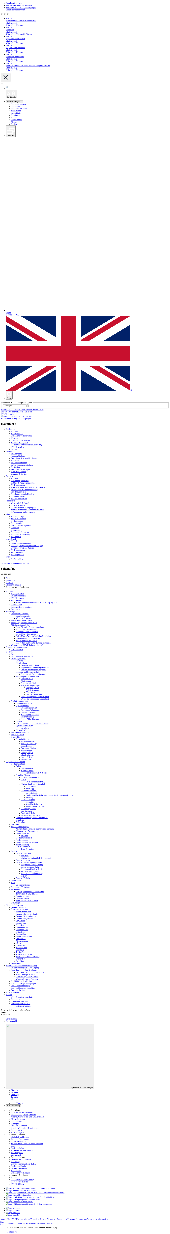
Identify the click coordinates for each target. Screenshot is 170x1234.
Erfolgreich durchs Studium (22, 465)
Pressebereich (16, 1130)
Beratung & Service (19, 474)
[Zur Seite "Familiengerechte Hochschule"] (21, 1190)
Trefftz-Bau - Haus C (24, 954)
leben (8, 514)
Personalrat (15, 889)
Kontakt (14, 449)
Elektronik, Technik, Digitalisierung (30, 972)
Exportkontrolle (27, 768)
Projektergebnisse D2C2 (35, 782)
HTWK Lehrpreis (28, 800)
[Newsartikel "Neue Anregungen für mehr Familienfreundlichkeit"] (35, 1193)
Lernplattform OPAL (19, 1168)
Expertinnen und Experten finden (24, 970)
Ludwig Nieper (27, 753)
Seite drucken (11, 1019)
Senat (13, 883)
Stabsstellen (20, 822)
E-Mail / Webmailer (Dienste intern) (25, 1128)
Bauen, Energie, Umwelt (25, 974)
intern (8, 557)
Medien (14, 122)
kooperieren (10, 501)
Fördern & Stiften (18, 505)
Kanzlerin (20, 820)
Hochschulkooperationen (21, 543)
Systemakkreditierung (24, 726)
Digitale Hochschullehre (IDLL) (23, 1164)
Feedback (15, 124)
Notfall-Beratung (32, 690)
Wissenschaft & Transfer (20, 503)
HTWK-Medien (17, 447)
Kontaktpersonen (17, 555)
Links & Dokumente (34, 694)
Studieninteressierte (18, 104)
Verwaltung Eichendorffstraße (27, 957)
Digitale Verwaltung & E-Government (36, 858)
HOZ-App (30, 788)
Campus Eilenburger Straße (27, 914)
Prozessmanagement (29, 708)
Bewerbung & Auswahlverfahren (24, 458)
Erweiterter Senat (22, 885)
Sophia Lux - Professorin (26, 629)
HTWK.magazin (17, 598)
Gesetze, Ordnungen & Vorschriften (30, 892)
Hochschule (10, 429)
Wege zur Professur (23, 618)
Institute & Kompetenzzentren (22, 483)
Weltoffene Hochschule (20, 732)
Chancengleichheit (18, 658)
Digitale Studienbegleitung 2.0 (33, 784)
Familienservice (27, 679)
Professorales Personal (19, 614)
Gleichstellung (21, 663)
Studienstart (15, 460)
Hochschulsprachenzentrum (27, 842)
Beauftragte (15, 903)
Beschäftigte (16, 113)
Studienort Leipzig (18, 516)
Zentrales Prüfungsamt (30, 871)
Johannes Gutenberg (29, 744)
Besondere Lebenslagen (20, 469)
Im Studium (15, 467)
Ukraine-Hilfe (16, 605)
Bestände (24, 835)
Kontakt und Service (19, 498)
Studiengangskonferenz (30, 714)
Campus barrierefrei (19, 907)
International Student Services (32, 869)
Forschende (15, 115)
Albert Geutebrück (28, 741)
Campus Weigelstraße (24, 918)
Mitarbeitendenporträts (20, 625)
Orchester (15, 528)
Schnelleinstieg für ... (14, 102)
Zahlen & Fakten (17, 735)
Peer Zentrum (26, 811)
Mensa (18, 943)
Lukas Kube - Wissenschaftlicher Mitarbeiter (33, 636)
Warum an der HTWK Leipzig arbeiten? (27, 645)
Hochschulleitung (18, 764)
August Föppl (26, 750)
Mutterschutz (26, 681)
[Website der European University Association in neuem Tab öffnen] (30, 1188)
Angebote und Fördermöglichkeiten (35, 667)
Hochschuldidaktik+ (29, 791)
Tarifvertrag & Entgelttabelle (27, 894)
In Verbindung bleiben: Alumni (23, 512)
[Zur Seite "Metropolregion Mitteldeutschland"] (23, 1199)
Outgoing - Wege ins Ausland (22, 548)
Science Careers (27, 771)
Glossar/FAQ (21, 730)
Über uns (14, 438)
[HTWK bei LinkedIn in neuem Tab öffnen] (13, 1210)
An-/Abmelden (17, 559)
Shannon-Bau (21, 948)
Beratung (29, 797)
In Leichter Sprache (23, 1006)
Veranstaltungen (17, 552)
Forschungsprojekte (18, 492)
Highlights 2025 (17, 593)
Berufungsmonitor (23, 616)
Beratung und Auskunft (30, 665)
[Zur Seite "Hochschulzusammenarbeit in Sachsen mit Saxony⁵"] (19, 1202)
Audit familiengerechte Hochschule (35, 697)
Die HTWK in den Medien (21, 981)
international (11, 539)
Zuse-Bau (20, 961)
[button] (11, 94)
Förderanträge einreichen (30, 777)
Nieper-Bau (20, 945)
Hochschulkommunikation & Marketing (26, 445)
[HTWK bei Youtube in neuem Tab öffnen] (12, 1215)
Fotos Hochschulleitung (20, 986)
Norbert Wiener (27, 757)
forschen (9, 476)
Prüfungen (15, 1123)
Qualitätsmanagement (19, 701)
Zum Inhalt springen (14, 3)
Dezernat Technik (23, 878)
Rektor (18, 766)
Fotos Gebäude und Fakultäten (23, 988)
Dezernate (15, 851)
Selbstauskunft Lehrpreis (35, 806)
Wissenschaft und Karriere (21, 620)
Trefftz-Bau (20, 952)
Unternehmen (16, 120)
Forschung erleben (18, 496)
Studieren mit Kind (28, 683)
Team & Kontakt (27, 849)
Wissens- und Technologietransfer (24, 490)
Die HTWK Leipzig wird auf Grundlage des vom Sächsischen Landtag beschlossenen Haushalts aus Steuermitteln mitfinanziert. (57, 1219)
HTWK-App (31, 786)
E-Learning (15, 1162)
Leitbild (14, 654)
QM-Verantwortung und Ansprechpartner (32, 723)
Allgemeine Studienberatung (32, 865)
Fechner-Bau (21, 923)
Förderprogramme (18, 485)
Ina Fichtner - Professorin (26, 634)
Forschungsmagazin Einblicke (23, 494)
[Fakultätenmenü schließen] (5, 77)
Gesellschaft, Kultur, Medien (27, 977)
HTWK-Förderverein (19, 1182)
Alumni (14, 117)
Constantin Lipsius (28, 748)
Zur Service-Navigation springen (19, 5)
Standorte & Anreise (19, 1126)
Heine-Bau (20, 932)
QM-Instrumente (22, 706)
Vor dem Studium (18, 456)
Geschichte (15, 737)
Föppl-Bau (20, 925)
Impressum (15, 999)
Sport (13, 1146)
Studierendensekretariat (30, 867)
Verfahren (25, 728)
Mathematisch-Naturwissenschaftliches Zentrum (35, 829)
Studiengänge (16, 454)
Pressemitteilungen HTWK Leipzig (25, 968)
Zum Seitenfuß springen (15, 10)
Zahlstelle (24, 856)
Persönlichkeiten (22, 739)
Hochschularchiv (22, 833)
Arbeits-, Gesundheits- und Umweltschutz (27, 1117)
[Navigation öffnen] (2, 83)
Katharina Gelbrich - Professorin (28, 638)
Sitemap (50, 1223)
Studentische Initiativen (20, 532)
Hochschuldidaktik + (19, 1166)
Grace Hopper (26, 746)
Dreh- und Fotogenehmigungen (23, 983)
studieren (9, 451)
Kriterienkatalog (27, 717)
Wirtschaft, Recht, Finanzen (27, 979)
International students (19, 108)
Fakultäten (15, 824)
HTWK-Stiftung (17, 1184)
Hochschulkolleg (22, 844)
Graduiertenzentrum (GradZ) (22, 1179)
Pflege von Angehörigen (30, 685)
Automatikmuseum (23, 912)
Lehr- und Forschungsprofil (22, 656)
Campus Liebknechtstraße (26, 916)
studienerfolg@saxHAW (30, 815)
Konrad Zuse (26, 759)
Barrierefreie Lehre (28, 813)
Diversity (19, 661)
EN (131, 390)
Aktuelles (14, 431)
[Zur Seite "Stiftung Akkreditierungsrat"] (29, 1204)
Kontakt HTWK (12, 315)
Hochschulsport (17, 521)
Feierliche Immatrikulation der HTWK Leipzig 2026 (36, 602)
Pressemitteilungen (18, 596)
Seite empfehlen (12, 1021)
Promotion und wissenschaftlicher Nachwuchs (29, 487)
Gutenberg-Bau (22, 930)
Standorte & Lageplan (19, 442)
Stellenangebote (17, 433)
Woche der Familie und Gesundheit (35, 699)
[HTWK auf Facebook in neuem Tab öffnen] (13, 1213)
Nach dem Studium (18, 472)
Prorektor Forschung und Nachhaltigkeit (32, 818)
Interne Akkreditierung (30, 719)
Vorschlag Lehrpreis (34, 804)
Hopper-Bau (21, 934)
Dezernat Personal (23, 860)
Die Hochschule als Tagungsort (23, 507)
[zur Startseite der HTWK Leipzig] (16, 416)
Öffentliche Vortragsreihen (21, 436)
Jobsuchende (16, 111)
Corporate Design (18, 990)
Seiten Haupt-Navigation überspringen (16, 418)
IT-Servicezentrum (23, 847)
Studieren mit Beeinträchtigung (33, 674)
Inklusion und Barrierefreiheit (27, 672)
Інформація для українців (21, 607)
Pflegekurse (30, 692)
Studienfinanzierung (19, 463)
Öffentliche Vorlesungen (20, 1173)
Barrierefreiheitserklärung (21, 1004)
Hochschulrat (16, 880)
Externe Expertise (28, 712)
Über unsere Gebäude (19, 909)
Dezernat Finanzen (23, 853)
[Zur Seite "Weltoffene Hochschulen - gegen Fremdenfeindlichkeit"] (31, 1197)
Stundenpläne (16, 1121)
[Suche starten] (27, 405)
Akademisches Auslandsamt (27, 831)
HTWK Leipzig (7, 414)
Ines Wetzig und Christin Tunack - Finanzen (33, 643)
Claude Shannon (27, 755)
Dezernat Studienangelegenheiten (29, 862)
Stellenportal (16, 537)
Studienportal (16, 1171)
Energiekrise (16, 609)
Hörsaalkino (16, 530)
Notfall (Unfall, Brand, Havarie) (23, 1114)
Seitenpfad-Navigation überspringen (15, 563)
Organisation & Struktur (20, 440)
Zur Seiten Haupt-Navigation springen (21, 7)
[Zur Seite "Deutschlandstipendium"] (18, 1195)
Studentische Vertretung (20, 534)
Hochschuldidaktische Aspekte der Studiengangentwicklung (49, 795)
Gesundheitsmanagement (21, 525)
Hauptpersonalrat (22, 896)
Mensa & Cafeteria (18, 519)
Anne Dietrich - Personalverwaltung (30, 627)
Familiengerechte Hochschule (27, 676)
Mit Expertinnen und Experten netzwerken (27, 510)
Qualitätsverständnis (24, 703)
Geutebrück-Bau (22, 927)
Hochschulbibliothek (24, 838)
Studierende (15, 106)
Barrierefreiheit (40, 1223)
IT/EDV (24, 876)
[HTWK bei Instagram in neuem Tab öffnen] (13, 1208)
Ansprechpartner (32, 688)
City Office (20, 921)
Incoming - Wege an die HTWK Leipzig (27, 546)
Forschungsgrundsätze (19, 481)
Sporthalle (20, 950)
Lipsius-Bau (21, 939)
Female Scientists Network (36, 773)
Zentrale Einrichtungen (20, 827)
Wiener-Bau (20, 959)
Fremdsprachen (17, 523)
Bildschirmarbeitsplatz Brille (27, 900)
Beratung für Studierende (21, 1159)
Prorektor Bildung (23, 775)
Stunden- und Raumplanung (32, 874)
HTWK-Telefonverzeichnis (21, 997)
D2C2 (23, 779)
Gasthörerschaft (17, 649)
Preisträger (30, 802)
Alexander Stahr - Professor (27, 632)
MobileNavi (12, 1232)
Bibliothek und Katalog (20, 1137)
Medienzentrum (22, 941)
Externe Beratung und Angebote (33, 670)
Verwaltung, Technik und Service (24, 623)
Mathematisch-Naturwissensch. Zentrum (27, 1144)
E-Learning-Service (28, 809)
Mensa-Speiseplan (18, 1119)
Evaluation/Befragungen (30, 710)
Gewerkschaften (22, 898)
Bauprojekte (16, 963)
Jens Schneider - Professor (26, 641)
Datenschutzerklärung (19, 1001)
